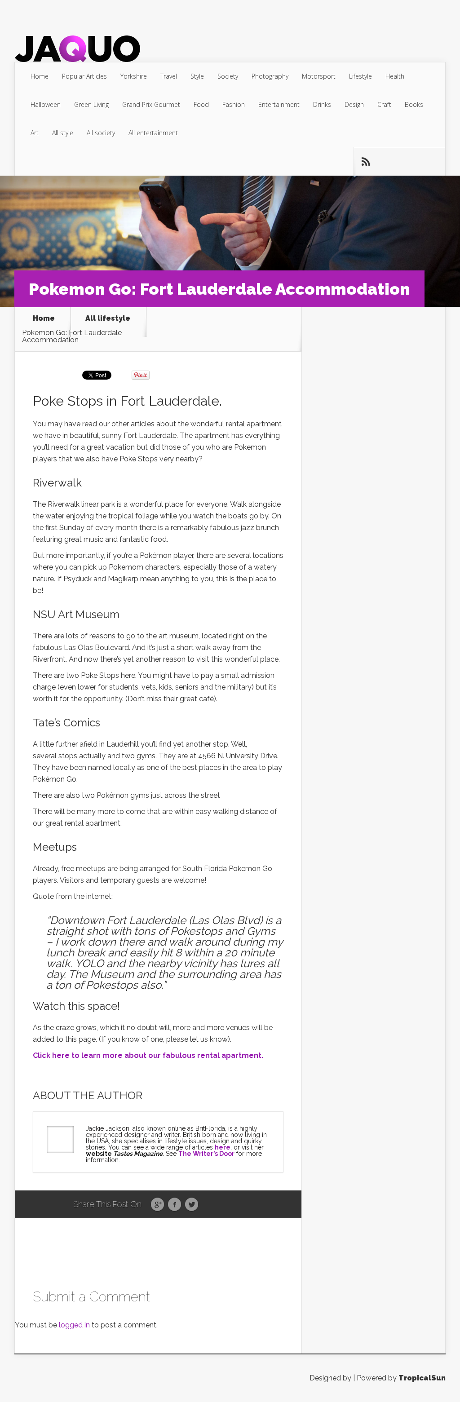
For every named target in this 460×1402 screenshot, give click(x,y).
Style (197, 76)
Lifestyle (360, 76)
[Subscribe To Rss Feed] (365, 161)
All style (62, 132)
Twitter (192, 1205)
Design (354, 104)
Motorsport (319, 76)
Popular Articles (84, 76)
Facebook (174, 1205)
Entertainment (279, 104)
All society (101, 132)
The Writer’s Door (206, 1153)
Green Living (91, 104)
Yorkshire (133, 76)
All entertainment (153, 132)
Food (201, 104)
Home (40, 76)
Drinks (322, 104)
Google (157, 1205)
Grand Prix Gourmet (151, 104)
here (222, 1147)
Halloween (46, 104)
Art (35, 132)
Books (414, 104)
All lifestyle (107, 319)
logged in (74, 1325)
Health (394, 76)
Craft (384, 104)
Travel (168, 76)
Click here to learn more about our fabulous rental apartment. (148, 1055)
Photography (270, 76)
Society (227, 76)
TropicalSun (422, 1378)
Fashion (233, 104)
